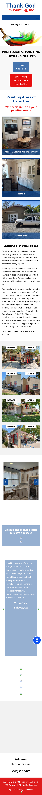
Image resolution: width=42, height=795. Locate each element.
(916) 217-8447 (21, 24)
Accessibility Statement (22, 789)
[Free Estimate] (21, 219)
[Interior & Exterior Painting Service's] (21, 135)
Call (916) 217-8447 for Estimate (21, 80)
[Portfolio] (21, 177)
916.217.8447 (13, 331)
